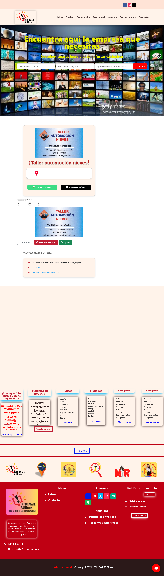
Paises (52, 494)
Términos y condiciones (103, 522)
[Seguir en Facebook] (125, 5)
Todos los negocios (43, 429)
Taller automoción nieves (59, 162)
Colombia (64, 404)
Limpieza (119, 401)
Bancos (118, 409)
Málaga (90, 409)
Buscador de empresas (105, 17)
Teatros (118, 407)
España (62, 399)
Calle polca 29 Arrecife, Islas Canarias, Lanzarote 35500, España (36, 173)
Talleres (118, 412)
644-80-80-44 (15, 544)
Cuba (62, 402)
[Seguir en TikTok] (106, 496)
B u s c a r (140, 66)
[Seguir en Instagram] (129, 5)
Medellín (91, 411)
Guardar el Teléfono (44, 187)
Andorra (62, 410)
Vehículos (119, 399)
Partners (82, 450)
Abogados (119, 418)
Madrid (90, 404)
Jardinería (119, 404)
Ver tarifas (149, 494)
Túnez (61, 418)
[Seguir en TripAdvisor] (113, 496)
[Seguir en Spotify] (88, 502)
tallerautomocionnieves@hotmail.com (46, 272)
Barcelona (91, 401)
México (62, 415)
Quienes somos (128, 17)
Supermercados (122, 415)
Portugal (62, 407)
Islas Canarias (93, 399)
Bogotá (90, 413)
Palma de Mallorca (95, 406)
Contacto (144, 17)
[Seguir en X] (100, 496)
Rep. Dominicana (66, 412)
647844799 (36, 268)
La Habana (92, 416)
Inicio (60, 17)
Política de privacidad (102, 516)
